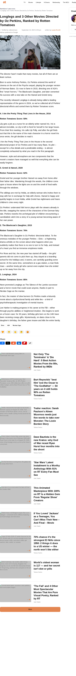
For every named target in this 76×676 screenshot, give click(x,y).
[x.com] (8, 343)
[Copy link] (30, 343)
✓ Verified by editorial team (8, 30)
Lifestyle (38, 2)
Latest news (11, 9)
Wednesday (56, 2)
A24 (8, 325)
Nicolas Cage (17, 325)
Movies (30, 2)
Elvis (2, 325)
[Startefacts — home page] (4, 2)
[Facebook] (2, 343)
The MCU (66, 2)
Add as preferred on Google (9, 32)
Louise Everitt (56, 30)
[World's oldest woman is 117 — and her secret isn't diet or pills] (30, 569)
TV (24, 2)
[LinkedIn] (19, 343)
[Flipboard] (24, 343)
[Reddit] (13, 343)
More (30, 609)
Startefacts (3, 9)
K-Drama (47, 2)
